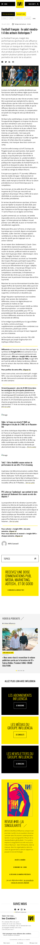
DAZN (11, 18)
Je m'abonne (20, 705)
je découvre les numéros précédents (20, 874)
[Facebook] (2, 62)
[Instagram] (21, 909)
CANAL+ (4, 18)
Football (27, 18)
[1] (15, 395)
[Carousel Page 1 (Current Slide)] (16, 670)
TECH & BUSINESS (8, 14)
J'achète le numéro (20, 860)
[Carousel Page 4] (21, 670)
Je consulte (20, 734)
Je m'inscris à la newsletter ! (16, 590)
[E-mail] (13, 62)
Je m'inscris (20, 763)
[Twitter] (6, 62)
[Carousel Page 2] (18, 670)
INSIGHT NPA (21, 14)
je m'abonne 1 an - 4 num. (20, 867)
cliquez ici (26, 370)
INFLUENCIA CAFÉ (8, 653)
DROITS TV (19, 18)
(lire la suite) (5, 407)
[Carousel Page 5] (23, 670)
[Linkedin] (9, 62)
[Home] (20, 4)
